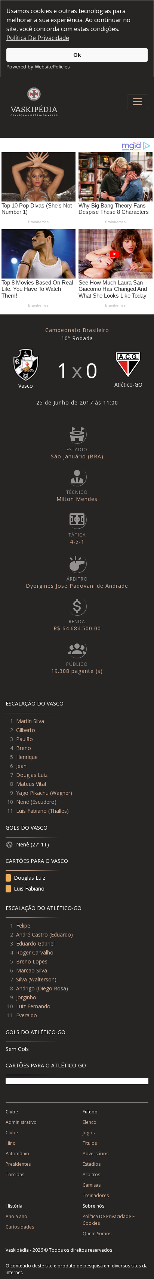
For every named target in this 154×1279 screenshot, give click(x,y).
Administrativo (21, 1122)
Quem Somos (97, 1233)
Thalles (58, 810)
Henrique (27, 756)
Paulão (24, 739)
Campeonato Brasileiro (77, 329)
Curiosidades (20, 1227)
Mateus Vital (31, 783)
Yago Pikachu (32, 792)
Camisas (92, 1185)
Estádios (92, 1164)
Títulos (90, 1143)
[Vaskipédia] (34, 101)
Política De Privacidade (37, 38)
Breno (23, 747)
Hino (11, 1143)
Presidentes (18, 1164)
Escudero (43, 801)
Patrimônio (17, 1153)
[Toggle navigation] (137, 101)
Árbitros (91, 1174)
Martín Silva (30, 721)
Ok (77, 54)
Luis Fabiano (31, 810)
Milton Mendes (77, 498)
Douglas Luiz (31, 774)
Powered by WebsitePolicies (38, 67)
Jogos (89, 1132)
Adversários (95, 1153)
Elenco (89, 1122)
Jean (21, 765)
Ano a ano (16, 1216)
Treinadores (96, 1195)
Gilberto (25, 730)
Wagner (61, 792)
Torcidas (15, 1174)
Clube (12, 1132)
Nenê (22, 801)
